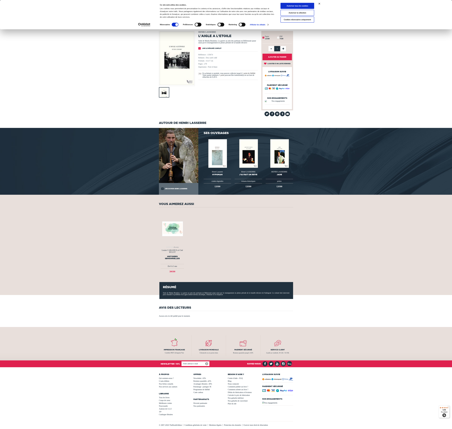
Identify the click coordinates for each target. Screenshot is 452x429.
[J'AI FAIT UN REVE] (248, 153)
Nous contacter (233, 384)
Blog (229, 381)
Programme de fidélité (201, 390)
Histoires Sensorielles (172, 257)
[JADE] (279, 153)
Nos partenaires (199, 406)
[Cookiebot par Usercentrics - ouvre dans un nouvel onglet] (144, 24)
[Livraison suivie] (277, 76)
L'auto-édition (164, 381)
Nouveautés (163, 406)
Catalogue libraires (166, 414)
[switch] (198, 24)
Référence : (202, 55)
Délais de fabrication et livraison (240, 392)
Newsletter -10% (199, 378)
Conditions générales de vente (195, 425)
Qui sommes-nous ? (166, 378)
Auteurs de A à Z (165, 409)
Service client (278, 350)
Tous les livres (164, 398)
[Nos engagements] (277, 101)
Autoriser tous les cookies (297, 6)
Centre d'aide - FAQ (235, 378)
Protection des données (232, 425)
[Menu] (448, 406)
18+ (160, 412)
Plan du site (232, 404)
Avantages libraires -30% (202, 384)
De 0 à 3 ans (172, 266)
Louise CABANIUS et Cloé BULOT (172, 251)
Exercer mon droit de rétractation (256, 425)
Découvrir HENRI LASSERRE (176, 188)
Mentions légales (215, 425)
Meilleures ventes (165, 403)
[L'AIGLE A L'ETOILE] (177, 84)
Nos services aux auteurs (168, 387)
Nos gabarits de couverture (238, 401)
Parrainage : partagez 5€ (202, 387)
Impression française (174, 350)
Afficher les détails (257, 25)
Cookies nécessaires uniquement (297, 20)
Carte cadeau (198, 392)
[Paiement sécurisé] (277, 89)
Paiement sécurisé (243, 350)
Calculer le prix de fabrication (239, 395)
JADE (279, 174)
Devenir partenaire (200, 403)
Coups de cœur (164, 400)
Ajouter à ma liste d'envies (279, 63)
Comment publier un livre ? (238, 387)
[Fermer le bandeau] (319, 3)
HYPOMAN (217, 174)
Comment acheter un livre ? (238, 390)
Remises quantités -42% (202, 381)
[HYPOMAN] (217, 153)
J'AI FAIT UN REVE (248, 174)
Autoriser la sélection (297, 13)
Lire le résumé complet (212, 48)
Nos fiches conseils (166, 384)
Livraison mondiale (209, 350)
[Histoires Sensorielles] (172, 229)
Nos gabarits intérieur (236, 398)
